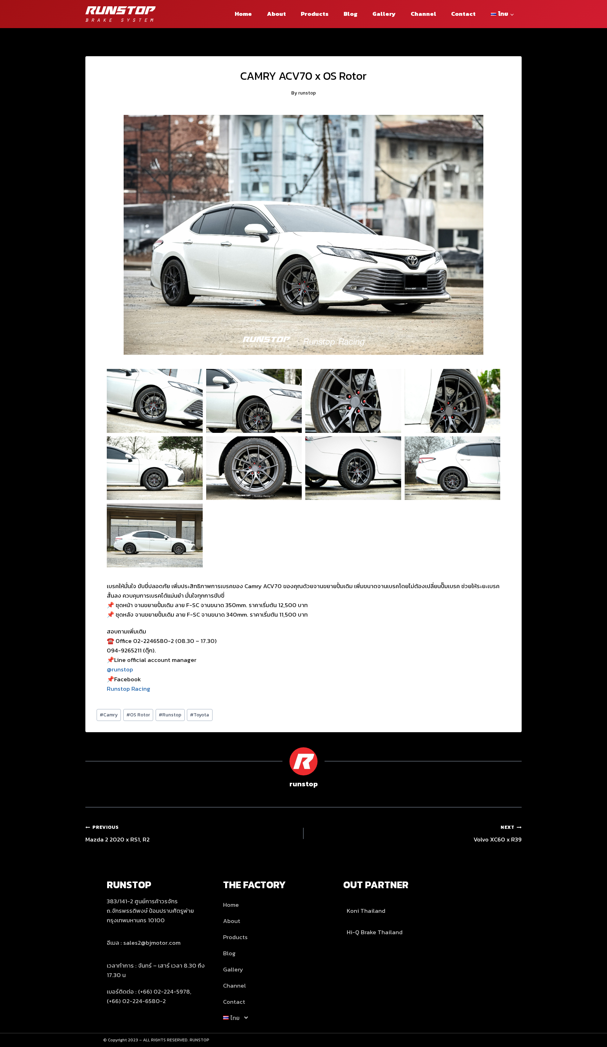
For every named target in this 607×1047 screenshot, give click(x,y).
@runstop (120, 669)
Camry (109, 714)
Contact (463, 13)
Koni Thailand (366, 910)
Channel (423, 13)
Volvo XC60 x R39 (498, 834)
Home (243, 13)
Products (314, 13)
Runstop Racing (128, 688)
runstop (307, 92)
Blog (351, 13)
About (276, 13)
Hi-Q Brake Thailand (375, 932)
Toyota (199, 714)
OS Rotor (138, 714)
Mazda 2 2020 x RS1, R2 (117, 834)
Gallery (384, 13)
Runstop (170, 714)
